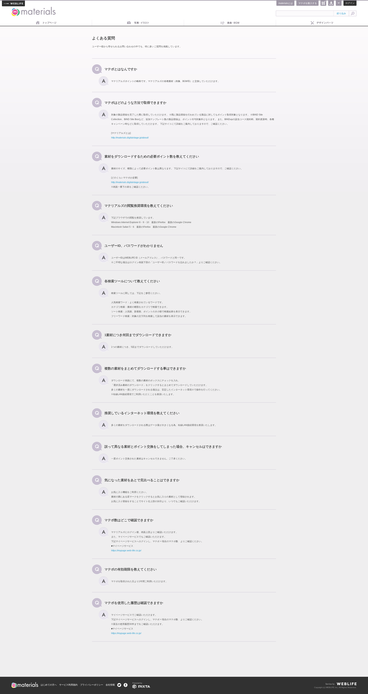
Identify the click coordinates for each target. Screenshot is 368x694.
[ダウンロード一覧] (331, 3)
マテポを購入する (307, 3)
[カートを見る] (323, 3)
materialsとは (285, 3)
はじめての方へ (49, 684)
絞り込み (341, 13)
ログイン (350, 3)
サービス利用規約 (68, 684)
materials (16, 9)
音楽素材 (230, 23)
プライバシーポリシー (91, 684)
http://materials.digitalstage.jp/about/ (130, 137)
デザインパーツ (322, 23)
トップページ (46, 23)
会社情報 (110, 684)
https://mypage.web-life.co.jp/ (126, 550)
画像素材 (138, 23)
